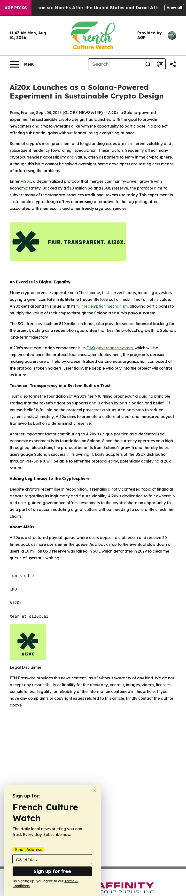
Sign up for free (52, 871)
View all (174, 7)
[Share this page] (173, 64)
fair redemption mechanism (102, 306)
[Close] (94, 791)
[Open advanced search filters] (159, 64)
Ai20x (26, 181)
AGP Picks (16, 7)
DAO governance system (109, 347)
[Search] (148, 64)
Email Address (28, 849)
